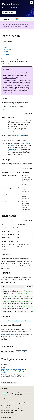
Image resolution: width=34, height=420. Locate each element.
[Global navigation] (1, 19)
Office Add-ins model (10, 80)
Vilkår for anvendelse (7, 415)
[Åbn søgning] (26, 19)
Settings (5, 47)
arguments (5, 109)
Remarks (5, 52)
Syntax (5, 45)
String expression (19, 135)
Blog (2, 405)
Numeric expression (20, 121)
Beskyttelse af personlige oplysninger (12, 408)
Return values (7, 49)
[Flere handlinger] (31, 31)
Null (9, 128)
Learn (3, 31)
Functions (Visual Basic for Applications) (18, 321)
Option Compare (13, 149)
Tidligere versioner (21, 403)
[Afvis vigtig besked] (31, 2)
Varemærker (19, 415)
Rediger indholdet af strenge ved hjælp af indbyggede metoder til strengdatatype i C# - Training (15, 371)
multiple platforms (9, 78)
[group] (17, 301)
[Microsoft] (17, 19)
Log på (31, 19)
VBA (8, 31)
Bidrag (9, 405)
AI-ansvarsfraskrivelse (7, 403)
